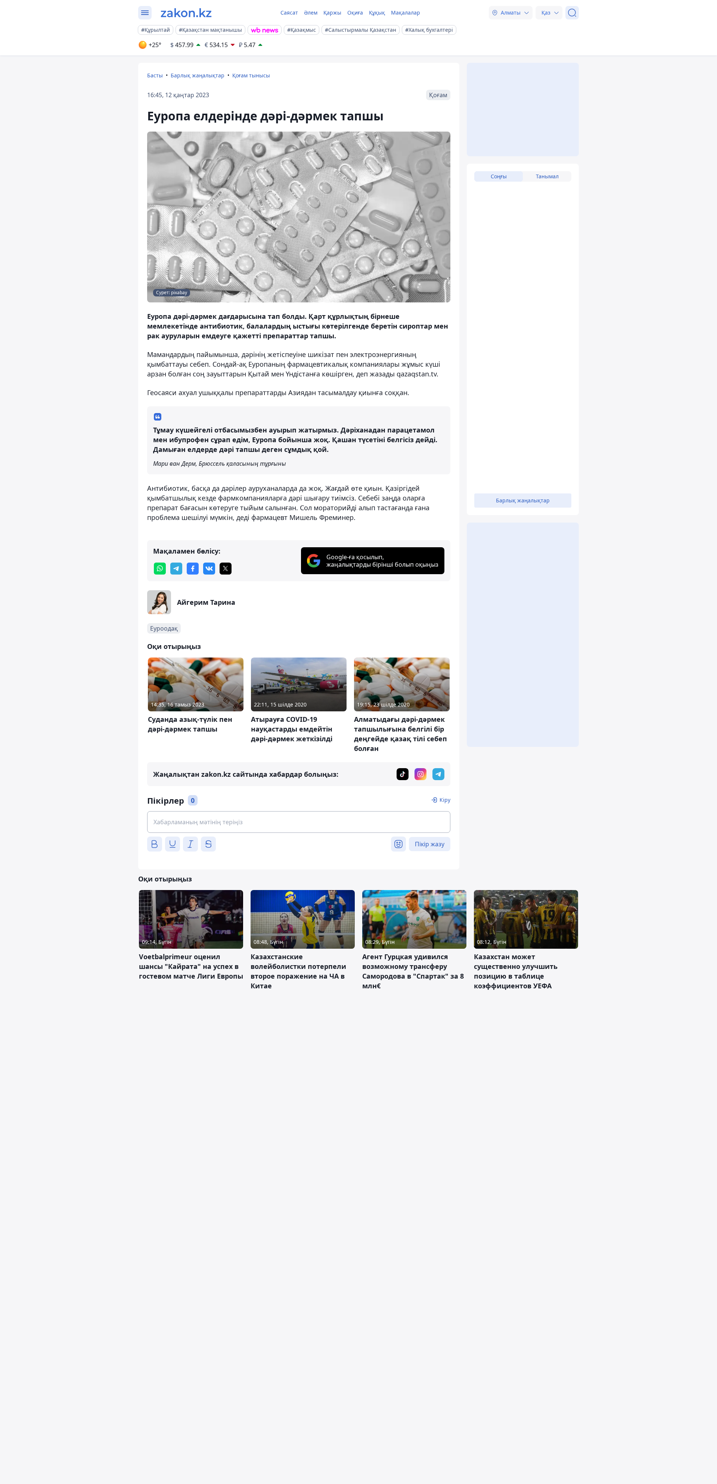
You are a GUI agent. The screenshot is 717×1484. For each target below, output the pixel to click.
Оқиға (355, 12)
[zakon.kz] (186, 12)
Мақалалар (405, 12)
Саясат (289, 12)
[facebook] (192, 568)
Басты (155, 75)
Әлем (310, 12)
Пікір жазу (429, 844)
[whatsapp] (160, 568)
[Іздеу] (572, 12)
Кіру (445, 799)
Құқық (377, 12)
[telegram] (176, 568)
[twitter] (225, 568)
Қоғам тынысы (251, 75)
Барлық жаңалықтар (197, 75)
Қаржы (332, 12)
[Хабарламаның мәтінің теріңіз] (298, 822)
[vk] (209, 568)
